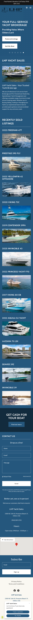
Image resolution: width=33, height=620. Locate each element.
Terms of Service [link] (17, 491)
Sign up (16, 572)
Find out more (16, 424)
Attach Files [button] (7, 476)
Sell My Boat (9, 46)
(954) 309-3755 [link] (17, 520)
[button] (9, 52)
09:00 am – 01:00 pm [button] (19, 530)
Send (16, 483)
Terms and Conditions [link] (16, 584)
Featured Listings (11, 39)
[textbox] (16, 448)
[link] (11, 7)
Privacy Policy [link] (16, 581)
